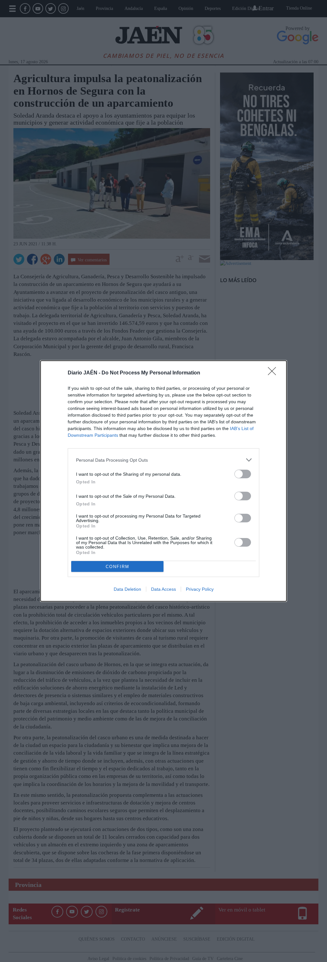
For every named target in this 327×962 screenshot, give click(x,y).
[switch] (242, 474)
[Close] (274, 373)
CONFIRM (117, 566)
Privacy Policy (200, 589)
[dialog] (163, 481)
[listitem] (163, 460)
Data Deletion (127, 589)
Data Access (163, 589)
